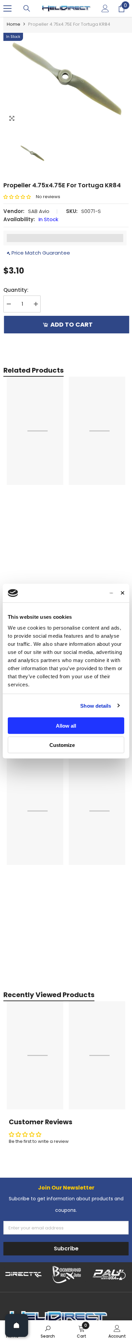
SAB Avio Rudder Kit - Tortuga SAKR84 (96, 553)
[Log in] (105, 8)
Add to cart (72, 324)
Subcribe (66, 1248)
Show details (95, 705)
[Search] (27, 8)
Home (13, 24)
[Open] (16, 1325)
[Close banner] (122, 593)
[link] (48, 1331)
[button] (19, 197)
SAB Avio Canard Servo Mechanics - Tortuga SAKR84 (34, 553)
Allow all (66, 726)
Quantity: (15, 289)
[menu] (7, 8)
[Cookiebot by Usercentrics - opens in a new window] (85, 593)
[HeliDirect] (23, 1275)
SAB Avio (38, 211)
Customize (62, 745)
